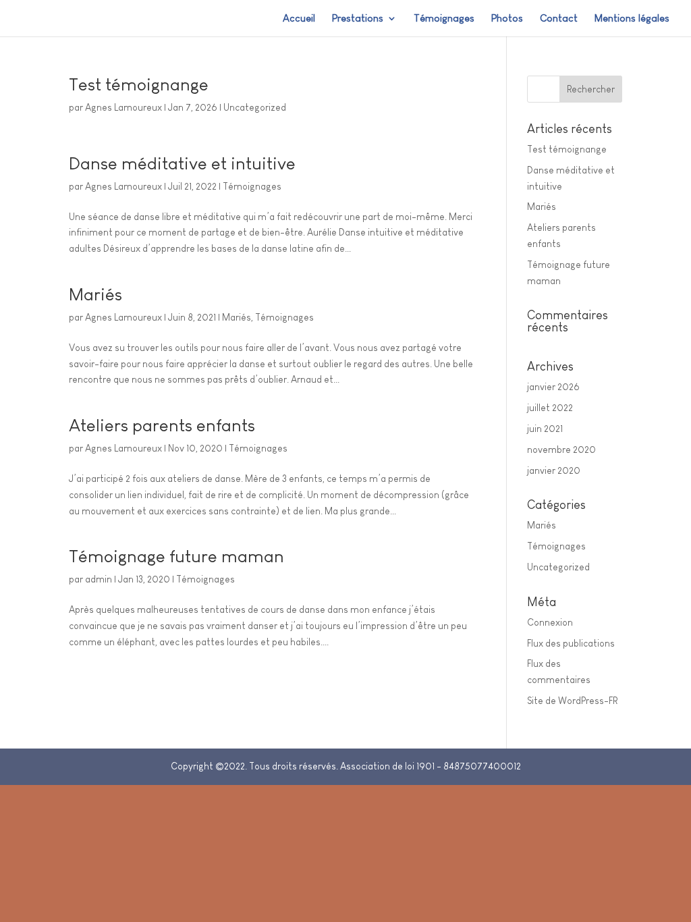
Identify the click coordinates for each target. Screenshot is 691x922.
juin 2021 (545, 428)
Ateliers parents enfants (162, 425)
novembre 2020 (561, 449)
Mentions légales (632, 18)
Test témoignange (139, 84)
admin (98, 579)
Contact (559, 18)
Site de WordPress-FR (572, 700)
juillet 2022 (550, 407)
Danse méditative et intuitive (182, 163)
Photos (507, 18)
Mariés (95, 294)
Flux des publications (571, 643)
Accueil (299, 18)
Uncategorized (254, 107)
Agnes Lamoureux (123, 107)
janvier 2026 (553, 386)
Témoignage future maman (176, 556)
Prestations (357, 18)
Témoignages (444, 18)
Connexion (550, 622)
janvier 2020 (553, 470)
